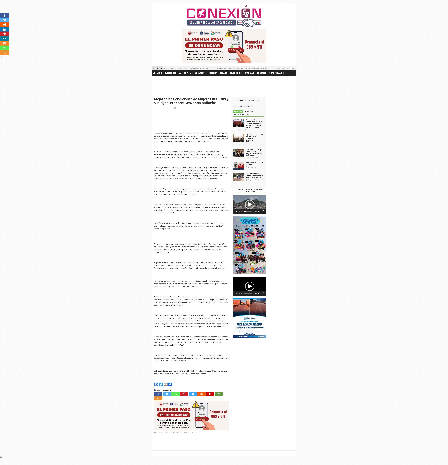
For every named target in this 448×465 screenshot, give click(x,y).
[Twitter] (167, 394)
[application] (249, 204)
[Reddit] (201, 394)
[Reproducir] (236, 211)
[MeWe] (4, 38)
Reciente (238, 111)
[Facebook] (158, 394)
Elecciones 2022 (173, 73)
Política (212, 73)
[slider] (248, 211)
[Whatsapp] (176, 394)
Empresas (249, 73)
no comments (191, 432)
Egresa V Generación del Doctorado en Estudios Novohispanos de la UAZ (233, 68)
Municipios (236, 73)
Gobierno (261, 73)
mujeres (159, 432)
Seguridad (200, 73)
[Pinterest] (184, 394)
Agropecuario (276, 73)
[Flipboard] (210, 394)
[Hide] (1, 57)
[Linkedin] (4, 29)
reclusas (166, 432)
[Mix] (4, 43)
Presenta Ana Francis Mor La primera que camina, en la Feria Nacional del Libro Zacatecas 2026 (165, 68)
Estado (223, 73)
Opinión (157, 78)
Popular (249, 111)
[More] (158, 398)
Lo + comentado (241, 115)
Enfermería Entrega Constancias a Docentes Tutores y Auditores (289, 68)
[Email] (219, 394)
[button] (249, 204)
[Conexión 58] (224, 16)
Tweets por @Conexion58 (243, 106)
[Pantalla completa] (263, 211)
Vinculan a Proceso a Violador (254, 163)
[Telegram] (193, 394)
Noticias (187, 73)
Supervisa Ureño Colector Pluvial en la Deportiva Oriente (254, 175)
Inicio (159, 73)
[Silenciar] (259, 211)
